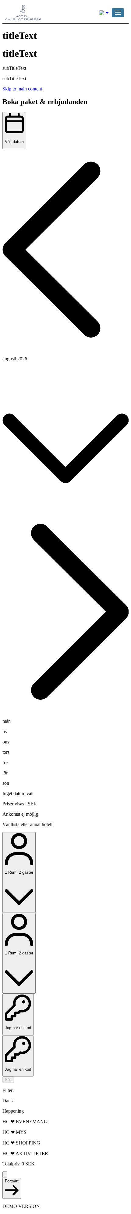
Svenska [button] (104, 13)
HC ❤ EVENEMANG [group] (25, 1121)
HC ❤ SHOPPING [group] (21, 1142)
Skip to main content (22, 88)
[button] (118, 12)
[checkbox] (65, 1100)
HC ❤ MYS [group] (14, 1132)
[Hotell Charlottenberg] (35, 12)
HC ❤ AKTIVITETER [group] (25, 1153)
